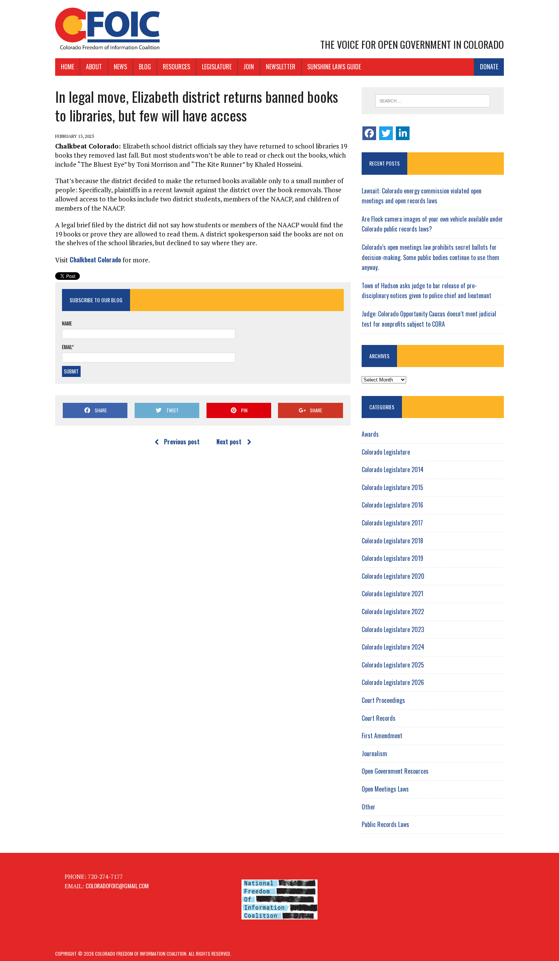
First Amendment (382, 735)
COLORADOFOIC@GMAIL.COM (117, 885)
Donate (489, 66)
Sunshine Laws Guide (334, 66)
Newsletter (280, 66)
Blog (145, 66)
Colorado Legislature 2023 (393, 629)
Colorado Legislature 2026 (393, 682)
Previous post (182, 441)
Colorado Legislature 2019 (392, 558)
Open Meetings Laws (385, 788)
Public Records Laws (385, 824)
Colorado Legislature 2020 (393, 576)
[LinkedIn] (403, 133)
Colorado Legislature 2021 (392, 593)
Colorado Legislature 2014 (393, 469)
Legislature (217, 66)
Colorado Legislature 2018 (392, 540)
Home (67, 66)
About (94, 66)
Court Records (378, 718)
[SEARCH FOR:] (433, 100)
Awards (370, 434)
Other (368, 806)
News (120, 66)
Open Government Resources (395, 771)
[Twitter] (386, 133)
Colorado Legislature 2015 (392, 487)
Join (248, 66)
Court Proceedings (383, 700)
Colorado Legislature (386, 452)
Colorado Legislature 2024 (393, 646)
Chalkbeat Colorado (95, 259)
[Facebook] (369, 133)
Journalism (374, 753)
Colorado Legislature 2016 (392, 504)
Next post (228, 441)
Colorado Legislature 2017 (392, 522)
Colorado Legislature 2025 (393, 664)
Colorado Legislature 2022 (393, 611)
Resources (176, 66)
